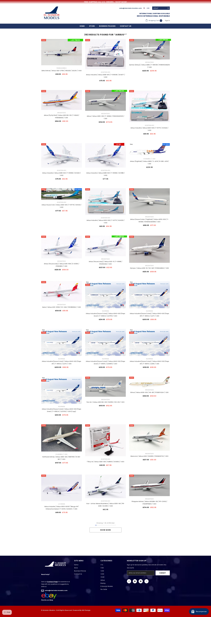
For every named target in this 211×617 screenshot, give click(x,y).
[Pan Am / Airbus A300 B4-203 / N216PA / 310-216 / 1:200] (105, 387)
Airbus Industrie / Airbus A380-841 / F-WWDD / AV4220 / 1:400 (61, 174)
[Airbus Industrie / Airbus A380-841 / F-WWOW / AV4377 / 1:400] (105, 54)
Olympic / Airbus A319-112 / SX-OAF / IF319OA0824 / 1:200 (149, 268)
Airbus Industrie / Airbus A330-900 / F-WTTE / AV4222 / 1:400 (149, 129)
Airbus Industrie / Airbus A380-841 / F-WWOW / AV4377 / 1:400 (105, 76)
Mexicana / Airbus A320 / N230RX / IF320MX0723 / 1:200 (149, 456)
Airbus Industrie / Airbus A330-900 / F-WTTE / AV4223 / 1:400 (105, 221)
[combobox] (159, 8)
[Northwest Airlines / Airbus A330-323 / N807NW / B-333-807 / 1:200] (61, 437)
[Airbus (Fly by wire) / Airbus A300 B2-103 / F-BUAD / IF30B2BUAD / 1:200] (61, 100)
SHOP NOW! (121, 2)
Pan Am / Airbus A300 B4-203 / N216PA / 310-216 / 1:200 (105, 402)
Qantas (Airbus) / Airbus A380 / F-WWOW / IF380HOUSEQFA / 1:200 (149, 66)
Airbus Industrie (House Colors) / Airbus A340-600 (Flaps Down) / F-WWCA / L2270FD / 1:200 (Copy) (61, 410)
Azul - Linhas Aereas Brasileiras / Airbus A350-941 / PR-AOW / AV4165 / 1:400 (105, 505)
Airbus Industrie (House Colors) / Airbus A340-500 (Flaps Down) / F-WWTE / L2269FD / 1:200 (105, 362)
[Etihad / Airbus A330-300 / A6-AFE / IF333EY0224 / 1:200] (149, 382)
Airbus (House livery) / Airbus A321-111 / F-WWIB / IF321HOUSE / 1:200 (105, 263)
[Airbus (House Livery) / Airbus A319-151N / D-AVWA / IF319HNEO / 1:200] (61, 247)
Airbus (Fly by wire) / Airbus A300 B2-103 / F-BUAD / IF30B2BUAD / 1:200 (61, 116)
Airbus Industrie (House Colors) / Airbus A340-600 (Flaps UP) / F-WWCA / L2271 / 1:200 (149, 315)
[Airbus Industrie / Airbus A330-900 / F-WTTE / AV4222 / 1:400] (149, 106)
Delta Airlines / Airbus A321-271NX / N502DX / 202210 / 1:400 (62, 71)
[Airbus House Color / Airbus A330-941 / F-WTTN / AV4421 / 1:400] (61, 194)
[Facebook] (129, 581)
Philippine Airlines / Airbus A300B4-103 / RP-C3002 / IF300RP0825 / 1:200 (149, 503)
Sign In (167, 20)
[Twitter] (146, 581)
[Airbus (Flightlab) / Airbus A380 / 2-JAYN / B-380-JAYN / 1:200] (149, 149)
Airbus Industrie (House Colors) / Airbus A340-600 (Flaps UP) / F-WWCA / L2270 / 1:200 (61, 362)
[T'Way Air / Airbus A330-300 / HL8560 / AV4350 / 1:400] (105, 440)
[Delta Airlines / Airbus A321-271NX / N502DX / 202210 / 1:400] (61, 52)
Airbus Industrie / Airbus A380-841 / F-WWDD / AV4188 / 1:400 (105, 174)
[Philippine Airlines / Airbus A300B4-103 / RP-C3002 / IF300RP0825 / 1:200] (149, 485)
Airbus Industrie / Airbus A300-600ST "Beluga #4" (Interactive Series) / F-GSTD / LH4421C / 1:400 (61, 508)
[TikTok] (141, 581)
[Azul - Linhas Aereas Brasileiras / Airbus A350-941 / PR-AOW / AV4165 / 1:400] (105, 486)
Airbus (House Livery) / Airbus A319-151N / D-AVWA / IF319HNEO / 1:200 (61, 265)
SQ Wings (105, 311)
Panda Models (61, 68)
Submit (162, 573)
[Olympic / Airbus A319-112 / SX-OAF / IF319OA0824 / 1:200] (149, 249)
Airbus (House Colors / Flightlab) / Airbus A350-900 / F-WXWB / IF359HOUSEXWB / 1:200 (149, 220)
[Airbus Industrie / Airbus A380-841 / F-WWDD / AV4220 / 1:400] (61, 155)
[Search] (161, 8)
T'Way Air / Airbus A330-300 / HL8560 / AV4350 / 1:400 (105, 462)
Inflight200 (149, 62)
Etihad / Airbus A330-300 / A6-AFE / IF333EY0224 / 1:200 (149, 392)
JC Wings (61, 504)
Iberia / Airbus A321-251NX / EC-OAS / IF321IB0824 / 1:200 (61, 307)
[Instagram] (135, 581)
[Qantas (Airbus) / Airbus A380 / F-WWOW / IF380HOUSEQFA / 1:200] (149, 49)
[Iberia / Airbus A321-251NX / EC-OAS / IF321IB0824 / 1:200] (61, 291)
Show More (105, 530)
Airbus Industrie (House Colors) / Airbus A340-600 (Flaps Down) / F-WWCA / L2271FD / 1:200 (105, 315)
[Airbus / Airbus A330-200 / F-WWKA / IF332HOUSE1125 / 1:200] (105, 100)
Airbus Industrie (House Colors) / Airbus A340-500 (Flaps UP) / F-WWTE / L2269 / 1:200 (149, 362)
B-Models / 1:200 (149, 159)
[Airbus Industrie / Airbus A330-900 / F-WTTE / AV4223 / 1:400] (105, 201)
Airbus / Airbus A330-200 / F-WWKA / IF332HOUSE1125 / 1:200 (105, 117)
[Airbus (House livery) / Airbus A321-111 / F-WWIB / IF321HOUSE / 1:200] (105, 246)
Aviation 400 (105, 72)
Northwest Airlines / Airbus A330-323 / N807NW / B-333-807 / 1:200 (61, 458)
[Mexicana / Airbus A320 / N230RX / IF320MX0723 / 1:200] (149, 437)
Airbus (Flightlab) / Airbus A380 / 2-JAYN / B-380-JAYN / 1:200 (149, 162)
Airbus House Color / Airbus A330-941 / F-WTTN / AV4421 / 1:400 (61, 206)
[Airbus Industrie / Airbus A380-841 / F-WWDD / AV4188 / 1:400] (105, 155)
